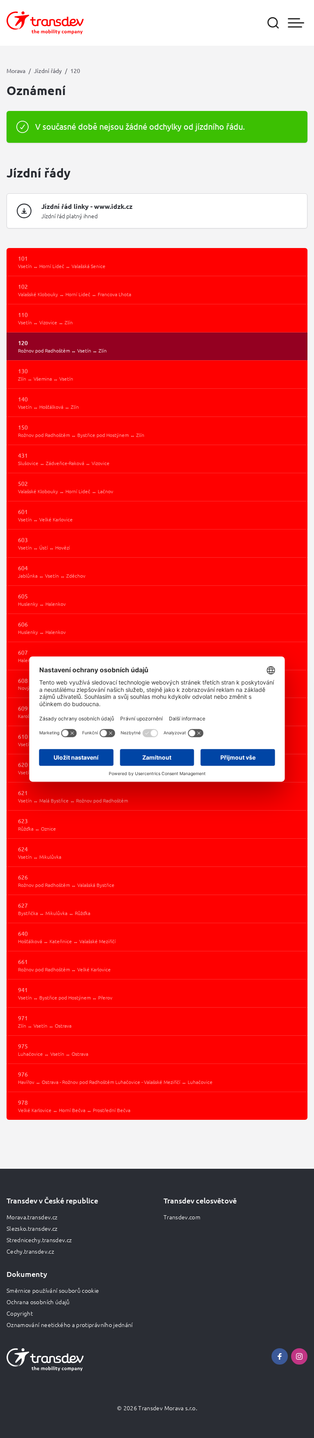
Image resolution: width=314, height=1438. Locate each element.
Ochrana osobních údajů (38, 1302)
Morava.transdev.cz (32, 1217)
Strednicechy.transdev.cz (39, 1240)
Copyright (20, 1313)
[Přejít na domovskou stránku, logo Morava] (45, 22)
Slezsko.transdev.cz (32, 1228)
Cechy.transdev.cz (30, 1251)
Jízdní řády (48, 70)
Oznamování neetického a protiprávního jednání (70, 1325)
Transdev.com (182, 1217)
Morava (16, 70)
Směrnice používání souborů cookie (53, 1290)
